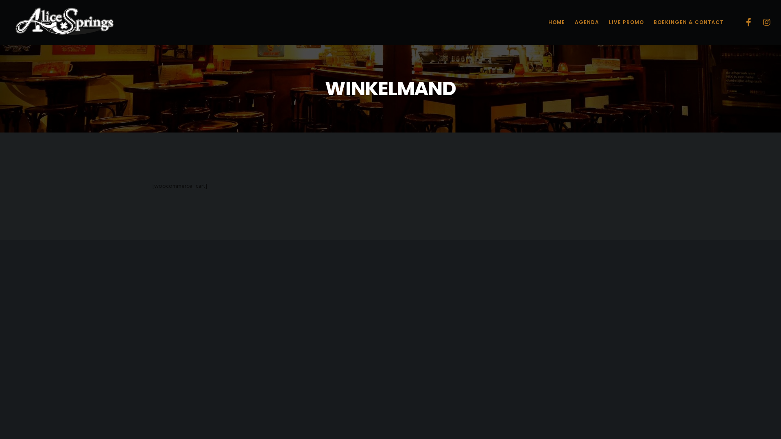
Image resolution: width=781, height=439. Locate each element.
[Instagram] (762, 22)
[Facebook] (743, 22)
